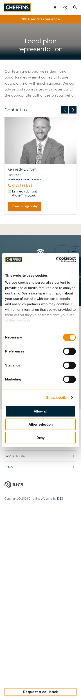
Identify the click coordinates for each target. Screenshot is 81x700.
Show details (56, 397)
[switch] (69, 351)
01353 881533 (22, 185)
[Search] (75, 7)
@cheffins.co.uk (24, 193)
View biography (24, 206)
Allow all (40, 411)
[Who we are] (65, 7)
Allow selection (41, 424)
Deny (40, 437)
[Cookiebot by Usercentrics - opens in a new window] (57, 259)
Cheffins (17, 7)
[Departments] (56, 7)
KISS (60, 498)
